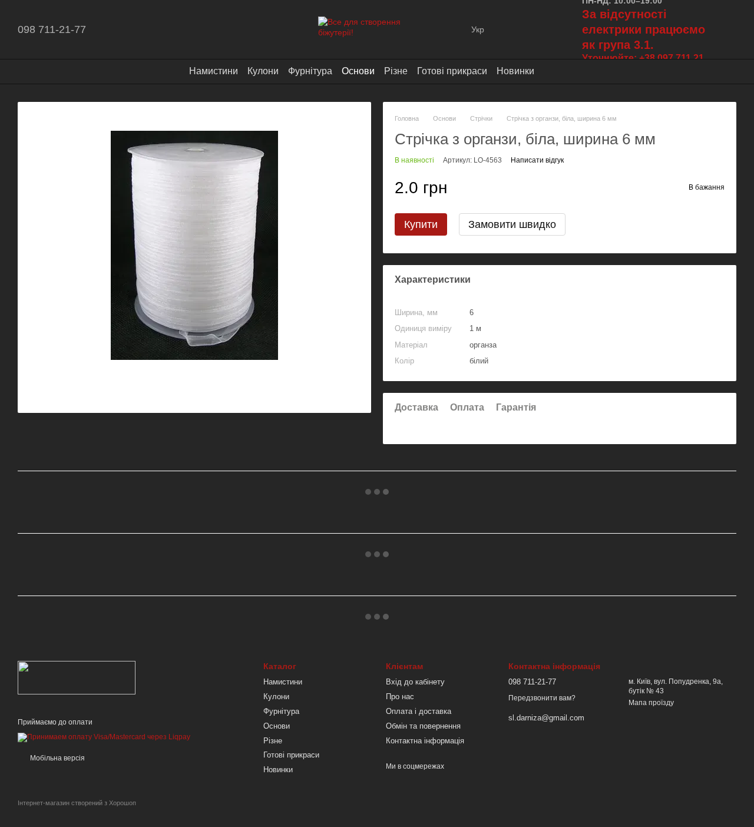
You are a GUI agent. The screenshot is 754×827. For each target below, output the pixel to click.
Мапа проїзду (651, 703)
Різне (396, 71)
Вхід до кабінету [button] (415, 681)
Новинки (515, 71)
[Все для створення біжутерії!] (76, 677)
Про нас (400, 696)
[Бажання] (516, 29)
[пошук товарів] (555, 71)
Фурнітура (310, 71)
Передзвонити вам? (542, 698)
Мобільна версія (56, 758)
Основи (358, 71)
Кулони (263, 71)
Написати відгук (537, 160)
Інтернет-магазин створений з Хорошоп (77, 802)
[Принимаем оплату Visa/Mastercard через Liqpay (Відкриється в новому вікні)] (104, 737)
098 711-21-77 (52, 29)
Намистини (213, 71)
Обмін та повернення (423, 726)
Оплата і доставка (418, 711)
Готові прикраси (452, 71)
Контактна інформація (425, 740)
